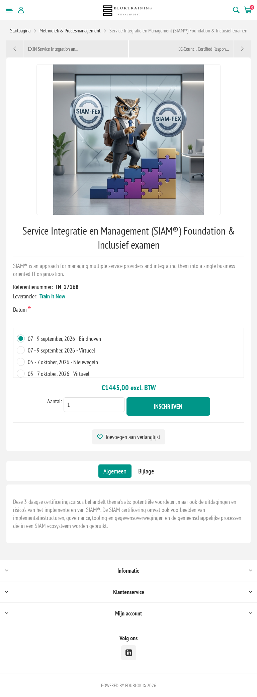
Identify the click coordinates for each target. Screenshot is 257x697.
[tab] (115, 471)
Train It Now (52, 296)
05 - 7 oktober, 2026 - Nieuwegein (63, 362)
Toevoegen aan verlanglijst (132, 437)
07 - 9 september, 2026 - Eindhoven (64, 338)
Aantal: (54, 401)
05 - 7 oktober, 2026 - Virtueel (58, 374)
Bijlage (146, 471)
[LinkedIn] (128, 652)
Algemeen (114, 471)
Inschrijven (168, 406)
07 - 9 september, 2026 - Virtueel (61, 350)
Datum (20, 309)
